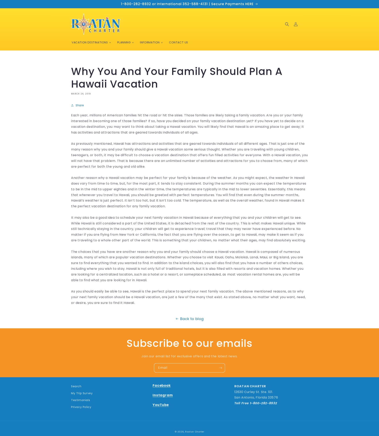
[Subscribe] (220, 368)
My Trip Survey (82, 393)
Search (76, 386)
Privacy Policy (81, 407)
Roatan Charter (194, 431)
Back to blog (192, 318)
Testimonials (80, 400)
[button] (287, 24)
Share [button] (80, 105)
